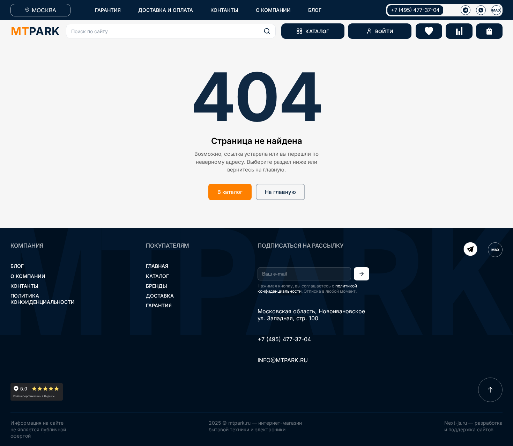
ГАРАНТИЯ (108, 10)
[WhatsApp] (481, 10)
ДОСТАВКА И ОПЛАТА (165, 10)
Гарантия (159, 305)
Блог (17, 266)
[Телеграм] (465, 10)
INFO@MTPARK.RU (283, 360)
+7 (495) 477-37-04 (415, 10)
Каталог (157, 276)
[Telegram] (470, 249)
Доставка (160, 296)
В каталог (230, 192)
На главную (280, 192)
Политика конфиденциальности (42, 299)
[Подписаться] (361, 273)
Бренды (156, 286)
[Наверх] (490, 390)
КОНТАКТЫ (224, 10)
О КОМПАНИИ (273, 10)
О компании (27, 276)
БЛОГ (314, 10)
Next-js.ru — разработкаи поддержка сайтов (473, 426)
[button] (171, 31)
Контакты (24, 286)
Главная (157, 266)
